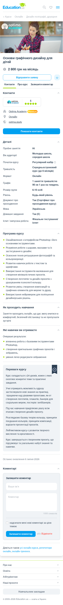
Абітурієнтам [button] (10, 576)
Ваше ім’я (13, 486)
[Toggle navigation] (58, 7)
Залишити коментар (21, 534)
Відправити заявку (27, 77)
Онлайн (13, 116)
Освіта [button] (6, 570)
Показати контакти (31, 131)
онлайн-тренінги (21, 551)
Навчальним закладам (31, 591)
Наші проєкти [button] (10, 582)
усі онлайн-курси (29, 547)
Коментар (13, 496)
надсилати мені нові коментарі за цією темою (30, 524)
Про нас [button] (7, 565)
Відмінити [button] (46, 533)
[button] (31, 93)
